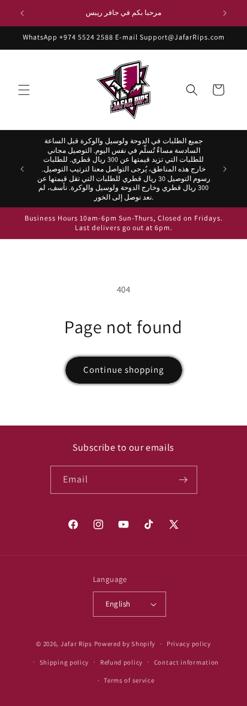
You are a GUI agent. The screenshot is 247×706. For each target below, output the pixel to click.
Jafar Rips (76, 643)
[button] (24, 90)
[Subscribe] (183, 480)
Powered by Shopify (125, 643)
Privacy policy (189, 643)
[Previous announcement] (22, 13)
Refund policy (121, 662)
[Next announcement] (225, 13)
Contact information (186, 662)
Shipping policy (64, 662)
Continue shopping (123, 369)
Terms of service (129, 680)
